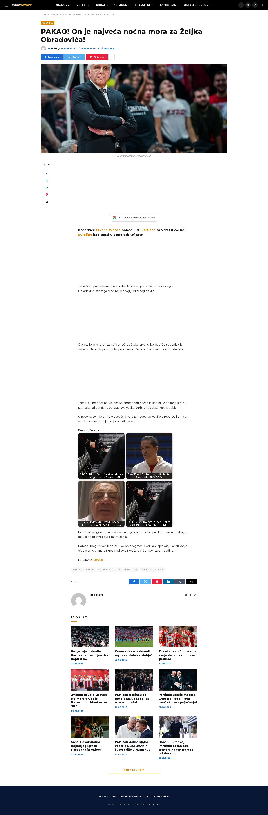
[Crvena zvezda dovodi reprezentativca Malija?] (134, 636)
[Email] (46, 201)
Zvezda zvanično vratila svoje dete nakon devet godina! (178, 655)
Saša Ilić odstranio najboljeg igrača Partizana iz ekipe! (86, 745)
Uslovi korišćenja (157, 796)
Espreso (97, 559)
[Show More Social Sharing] (111, 57)
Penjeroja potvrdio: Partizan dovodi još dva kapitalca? (89, 655)
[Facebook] (46, 173)
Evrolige (85, 235)
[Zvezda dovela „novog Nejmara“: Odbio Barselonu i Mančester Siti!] (90, 680)
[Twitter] (46, 180)
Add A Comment (134, 770)
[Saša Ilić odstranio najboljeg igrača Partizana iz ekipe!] (90, 727)
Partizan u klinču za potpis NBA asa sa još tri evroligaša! (132, 698)
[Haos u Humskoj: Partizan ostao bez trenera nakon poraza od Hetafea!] (178, 727)
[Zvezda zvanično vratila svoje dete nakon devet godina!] (178, 636)
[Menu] (7, 5)
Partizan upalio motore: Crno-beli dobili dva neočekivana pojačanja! (178, 698)
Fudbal (100, 5)
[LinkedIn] (46, 187)
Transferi (142, 5)
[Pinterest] (46, 194)
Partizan (148, 230)
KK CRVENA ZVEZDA (109, 569)
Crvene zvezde (108, 230)
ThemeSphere (152, 804)
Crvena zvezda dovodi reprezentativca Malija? (133, 653)
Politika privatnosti (127, 796)
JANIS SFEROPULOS (83, 569)
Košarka (120, 5)
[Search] (261, 5)
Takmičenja (167, 5)
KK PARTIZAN (131, 569)
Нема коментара (89, 48)
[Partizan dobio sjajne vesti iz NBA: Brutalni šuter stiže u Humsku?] (134, 727)
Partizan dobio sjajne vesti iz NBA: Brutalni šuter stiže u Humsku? (132, 745)
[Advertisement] (134, 185)
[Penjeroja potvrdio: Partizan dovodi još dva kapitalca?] (90, 636)
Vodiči (82, 5)
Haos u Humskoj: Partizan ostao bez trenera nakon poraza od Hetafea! (176, 747)
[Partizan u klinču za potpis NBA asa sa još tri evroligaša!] (134, 680)
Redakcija (55, 48)
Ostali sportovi (196, 5)
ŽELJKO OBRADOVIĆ (153, 569)
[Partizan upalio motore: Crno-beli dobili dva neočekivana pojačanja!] (178, 680)
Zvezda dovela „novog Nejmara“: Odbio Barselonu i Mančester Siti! (89, 700)
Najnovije (63, 5)
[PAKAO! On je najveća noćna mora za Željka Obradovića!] (134, 108)
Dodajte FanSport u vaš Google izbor (136, 217)
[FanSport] (21, 5)
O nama (104, 796)
